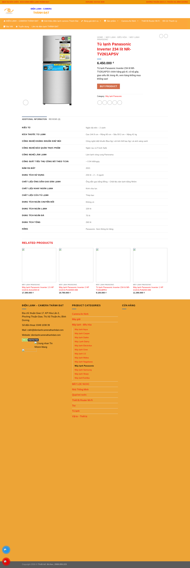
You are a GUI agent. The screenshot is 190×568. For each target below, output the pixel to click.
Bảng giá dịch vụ (91, 21)
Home (100, 37)
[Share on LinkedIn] (119, 102)
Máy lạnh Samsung (83, 370)
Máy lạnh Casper (82, 333)
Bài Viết (9, 26)
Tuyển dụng (23, 26)
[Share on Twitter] (104, 102)
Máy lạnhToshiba (82, 378)
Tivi (74, 405)
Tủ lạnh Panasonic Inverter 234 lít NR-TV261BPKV (113, 288)
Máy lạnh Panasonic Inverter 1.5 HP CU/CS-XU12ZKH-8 (38, 288)
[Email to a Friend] (109, 102)
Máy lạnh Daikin (82, 337)
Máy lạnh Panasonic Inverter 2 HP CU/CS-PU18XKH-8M (74, 288)
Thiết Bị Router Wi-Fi (150, 21)
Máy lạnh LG (80, 354)
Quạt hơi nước (79, 395)
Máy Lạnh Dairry (82, 341)
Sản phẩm (111, 21)
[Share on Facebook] (99, 102)
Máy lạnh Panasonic (113, 96)
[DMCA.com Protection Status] (30, 340)
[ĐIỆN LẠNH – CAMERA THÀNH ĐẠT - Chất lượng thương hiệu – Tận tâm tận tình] (14, 11)
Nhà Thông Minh (80, 389)
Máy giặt (76, 319)
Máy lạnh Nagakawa (84, 362)
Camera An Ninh (128, 21)
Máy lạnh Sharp (82, 374)
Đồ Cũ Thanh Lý (170, 21)
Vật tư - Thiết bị (79, 416)
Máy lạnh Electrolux (83, 345)
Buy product (108, 86)
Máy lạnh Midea (82, 358)
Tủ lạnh (76, 411)
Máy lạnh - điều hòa (116, 37)
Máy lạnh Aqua (81, 329)
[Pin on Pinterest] (114, 102)
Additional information (34, 119)
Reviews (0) (54, 119)
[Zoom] (25, 102)
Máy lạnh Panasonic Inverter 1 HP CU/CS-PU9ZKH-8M (148, 288)
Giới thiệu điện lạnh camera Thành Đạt (61, 21)
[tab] (34, 119)
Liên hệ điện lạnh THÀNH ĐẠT (45, 26)
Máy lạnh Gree (81, 349)
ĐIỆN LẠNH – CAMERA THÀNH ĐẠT (22, 21)
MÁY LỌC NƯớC (80, 384)
